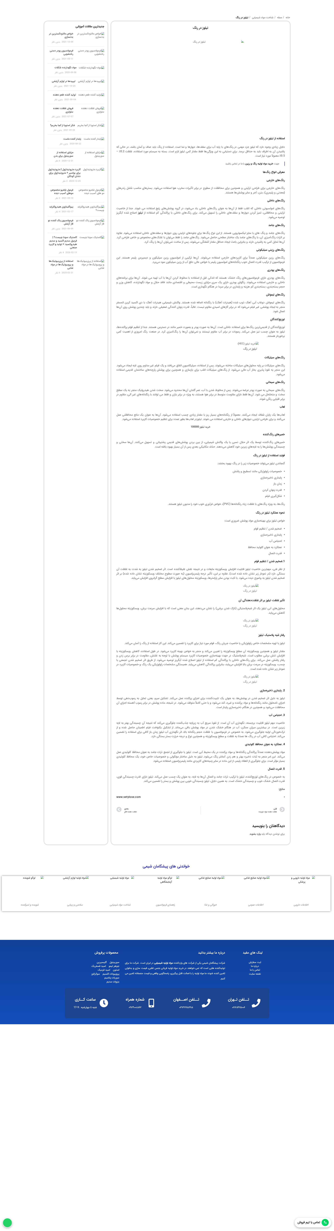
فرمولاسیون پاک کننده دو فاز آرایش (60, 222)
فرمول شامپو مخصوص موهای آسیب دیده (61, 191)
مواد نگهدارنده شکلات (65, 67)
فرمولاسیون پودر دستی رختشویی (61, 52)
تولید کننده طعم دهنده (64, 95)
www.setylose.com (128, 797)
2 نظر (65, 181)
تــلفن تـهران (238, 999)
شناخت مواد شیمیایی (262, 17)
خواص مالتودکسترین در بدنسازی (61, 35)
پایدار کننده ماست (72, 139)
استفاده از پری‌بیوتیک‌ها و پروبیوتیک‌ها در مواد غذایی (61, 264)
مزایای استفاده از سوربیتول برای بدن (63, 154)
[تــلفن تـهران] (256, 1003)
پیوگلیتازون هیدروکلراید (61, 207)
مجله (279, 17)
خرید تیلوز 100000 (200, 427)
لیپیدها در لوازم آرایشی (63, 81)
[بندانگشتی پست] (90, 38)
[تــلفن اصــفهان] (206, 1003)
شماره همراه (135, 999)
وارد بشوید (255, 834)
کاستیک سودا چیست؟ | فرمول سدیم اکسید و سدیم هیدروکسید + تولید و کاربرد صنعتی (63, 242)
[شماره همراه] (151, 1003)
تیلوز (140, 213)
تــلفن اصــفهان (186, 999)
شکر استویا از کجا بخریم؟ (62, 125)
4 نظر (57, 212)
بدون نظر (56, 42)
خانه (287, 17)
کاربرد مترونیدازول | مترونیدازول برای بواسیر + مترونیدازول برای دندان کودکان (64, 173)
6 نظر (57, 161)
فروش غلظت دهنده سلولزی (63, 110)
